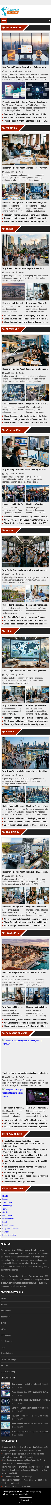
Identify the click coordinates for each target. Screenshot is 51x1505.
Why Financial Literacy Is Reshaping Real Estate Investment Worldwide (13, 1007)
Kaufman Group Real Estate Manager (19, 1172)
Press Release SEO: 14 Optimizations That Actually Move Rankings (13, 102)
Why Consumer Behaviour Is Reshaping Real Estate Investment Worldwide (26, 1023)
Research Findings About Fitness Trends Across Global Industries (13, 906)
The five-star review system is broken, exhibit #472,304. (25, 1073)
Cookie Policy (22, 1494)
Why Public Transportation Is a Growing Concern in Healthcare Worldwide (25, 570)
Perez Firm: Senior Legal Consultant (19, 1182)
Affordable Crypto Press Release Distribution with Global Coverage (31, 1431)
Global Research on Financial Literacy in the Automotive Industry (13, 403)
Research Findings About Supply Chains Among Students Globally (37, 202)
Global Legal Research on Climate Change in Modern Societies (25, 670)
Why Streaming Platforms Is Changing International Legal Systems (26, 721)
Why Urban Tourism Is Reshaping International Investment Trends (25, 771)
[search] (49, 20)
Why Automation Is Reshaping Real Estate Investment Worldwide (37, 1007)
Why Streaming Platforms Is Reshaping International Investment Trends (26, 818)
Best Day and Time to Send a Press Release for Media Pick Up (25, 67)
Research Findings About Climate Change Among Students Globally (13, 202)
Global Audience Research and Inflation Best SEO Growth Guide (26, 523)
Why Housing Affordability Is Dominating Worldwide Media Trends (25, 469)
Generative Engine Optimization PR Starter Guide (25, 114)
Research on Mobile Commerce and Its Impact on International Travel (37, 303)
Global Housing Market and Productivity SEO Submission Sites (26, 1026)
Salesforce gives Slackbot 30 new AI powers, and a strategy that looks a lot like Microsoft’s (24, 1150)
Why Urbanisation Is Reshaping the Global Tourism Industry (25, 268)
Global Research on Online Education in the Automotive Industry (26, 416)
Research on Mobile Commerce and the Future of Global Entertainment (13, 504)
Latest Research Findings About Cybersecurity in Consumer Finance (26, 825)
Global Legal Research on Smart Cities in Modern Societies (37, 705)
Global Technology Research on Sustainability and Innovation (26, 922)
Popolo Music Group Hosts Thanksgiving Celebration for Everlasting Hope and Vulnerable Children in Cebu (23, 1143)
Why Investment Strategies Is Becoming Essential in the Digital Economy (26, 919)
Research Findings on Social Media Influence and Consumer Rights (26, 718)
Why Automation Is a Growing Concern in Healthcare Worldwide (26, 620)
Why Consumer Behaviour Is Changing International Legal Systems (13, 705)
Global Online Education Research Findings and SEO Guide (26, 221)
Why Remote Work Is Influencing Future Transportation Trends (37, 403)
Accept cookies (25, 1500)
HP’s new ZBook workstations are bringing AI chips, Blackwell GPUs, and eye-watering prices (26, 1123)
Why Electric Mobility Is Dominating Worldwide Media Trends (26, 520)
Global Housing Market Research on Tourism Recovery (25, 972)
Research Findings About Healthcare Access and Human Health (37, 605)
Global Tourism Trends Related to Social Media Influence (26, 319)
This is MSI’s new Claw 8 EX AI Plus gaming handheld (37, 1108)
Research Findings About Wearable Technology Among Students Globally (26, 218)
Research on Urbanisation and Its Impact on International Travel (13, 303)
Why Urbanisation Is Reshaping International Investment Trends (26, 822)
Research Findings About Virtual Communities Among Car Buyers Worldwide (26, 419)
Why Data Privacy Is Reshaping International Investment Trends (37, 806)
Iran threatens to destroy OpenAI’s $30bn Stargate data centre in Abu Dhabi (24, 1168)
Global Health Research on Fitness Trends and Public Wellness (13, 605)
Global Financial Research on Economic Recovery (13, 806)
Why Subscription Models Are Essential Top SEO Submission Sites (26, 925)
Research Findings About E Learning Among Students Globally (26, 215)
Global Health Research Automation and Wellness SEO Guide (26, 624)
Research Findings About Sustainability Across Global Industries (25, 872)
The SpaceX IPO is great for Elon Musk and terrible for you (13, 1108)
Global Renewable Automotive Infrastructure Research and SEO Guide (26, 422)
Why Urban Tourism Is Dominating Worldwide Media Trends (37, 504)
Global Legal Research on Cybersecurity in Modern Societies (26, 724)
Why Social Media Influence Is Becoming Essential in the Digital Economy (37, 906)
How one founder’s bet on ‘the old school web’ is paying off (26, 1120)
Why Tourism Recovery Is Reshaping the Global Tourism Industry (26, 315)
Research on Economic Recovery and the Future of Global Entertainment (26, 517)
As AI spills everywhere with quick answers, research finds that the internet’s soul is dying (26, 1127)
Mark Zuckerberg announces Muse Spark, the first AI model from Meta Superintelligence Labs (24, 1156)
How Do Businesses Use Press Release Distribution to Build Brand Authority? (25, 1177)
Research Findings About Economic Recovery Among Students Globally (25, 168)
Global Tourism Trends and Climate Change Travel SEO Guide (26, 322)
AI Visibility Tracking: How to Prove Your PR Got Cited (37, 102)
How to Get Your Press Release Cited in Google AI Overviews (26, 117)
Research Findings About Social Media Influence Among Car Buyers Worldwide (25, 369)
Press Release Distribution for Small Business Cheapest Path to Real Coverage (26, 121)
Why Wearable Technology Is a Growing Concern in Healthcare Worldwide (26, 617)
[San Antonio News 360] (10, 11)
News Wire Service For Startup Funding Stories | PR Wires (24, 1162)
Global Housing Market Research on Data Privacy (25, 1019)
